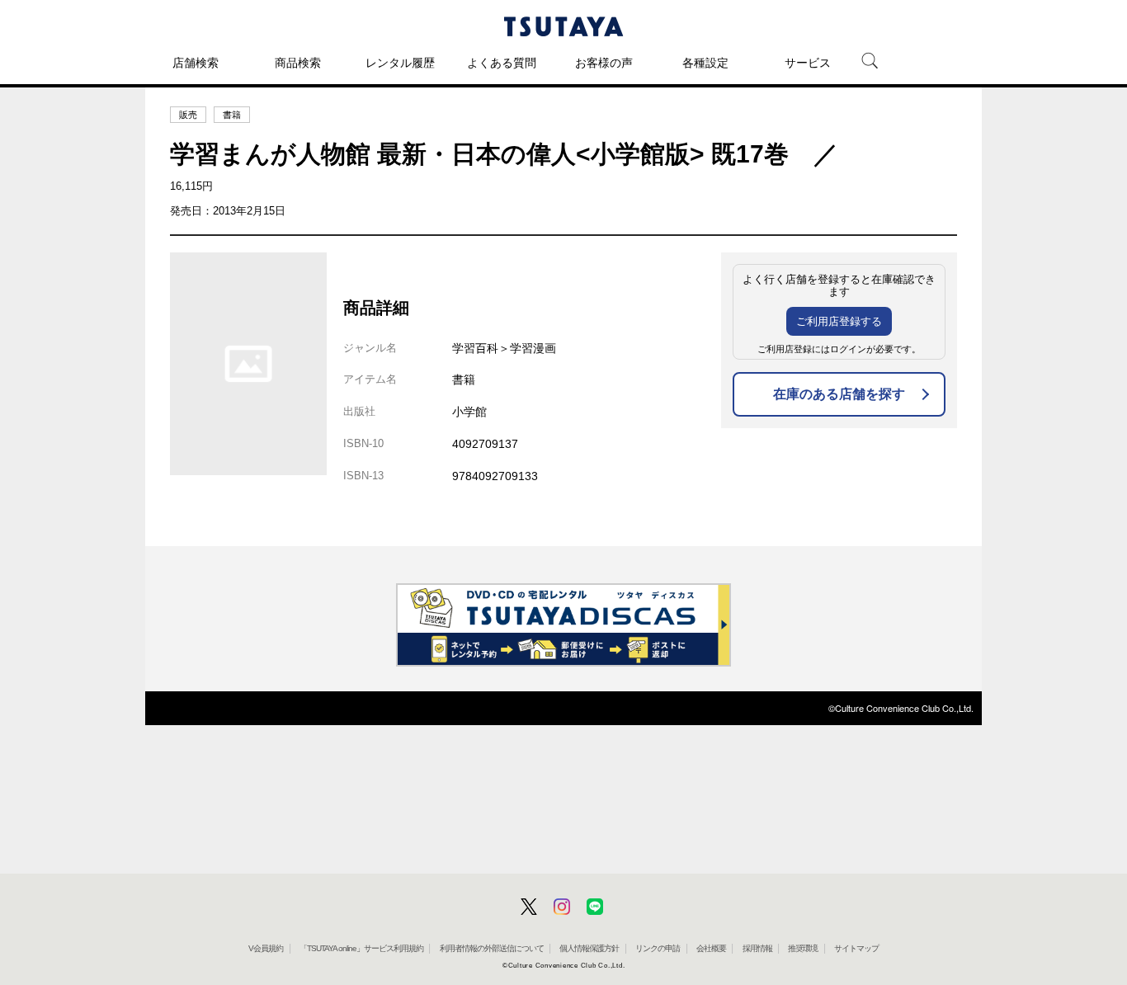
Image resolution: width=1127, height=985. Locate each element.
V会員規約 (265, 948)
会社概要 (711, 948)
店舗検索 (195, 62)
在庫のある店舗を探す (839, 394)
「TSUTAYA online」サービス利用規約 (361, 948)
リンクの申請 (657, 948)
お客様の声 (604, 62)
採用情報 (757, 948)
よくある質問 (501, 62)
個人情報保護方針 (589, 948)
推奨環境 (803, 948)
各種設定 (705, 62)
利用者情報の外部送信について (492, 948)
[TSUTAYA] (563, 26)
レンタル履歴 (400, 62)
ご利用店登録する (839, 321)
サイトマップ (856, 948)
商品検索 (298, 62)
